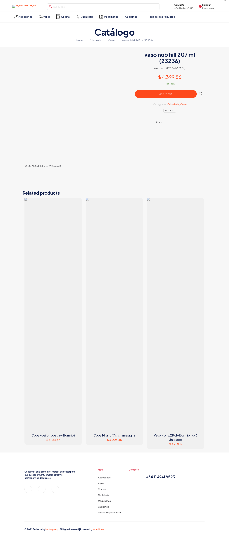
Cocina (102, 489)
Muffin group (51, 529)
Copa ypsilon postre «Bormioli (53, 435)
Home (79, 40)
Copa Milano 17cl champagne (114, 435)
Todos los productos (110, 512)
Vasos (111, 40)
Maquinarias (104, 500)
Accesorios (104, 477)
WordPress (98, 529)
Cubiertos (103, 506)
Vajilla (101, 483)
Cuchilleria (103, 495)
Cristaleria (95, 40)
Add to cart (165, 94)
